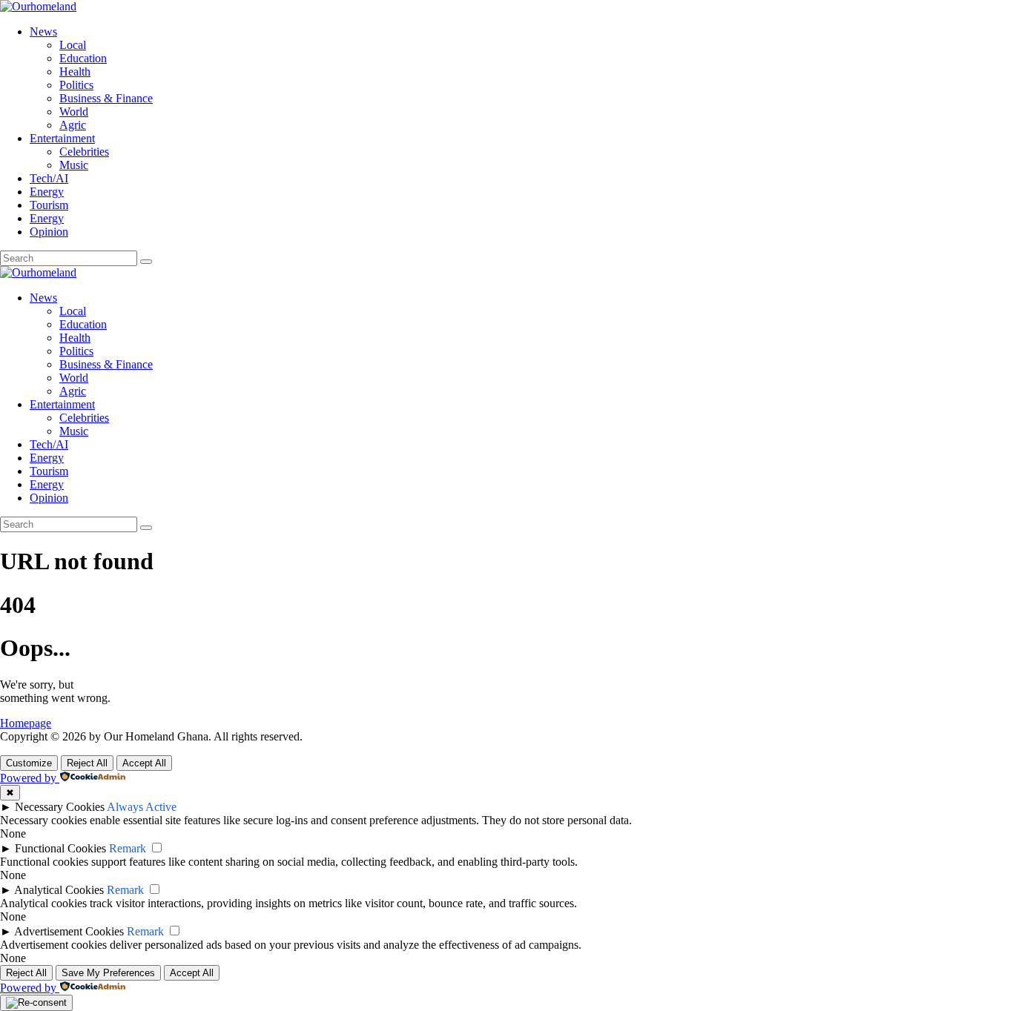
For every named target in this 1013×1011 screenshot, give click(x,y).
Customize (29, 763)
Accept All (144, 763)
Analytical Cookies (59, 890)
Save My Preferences (108, 972)
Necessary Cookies (60, 806)
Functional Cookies (60, 848)
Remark (127, 848)
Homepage (25, 723)
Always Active (141, 806)
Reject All (87, 763)
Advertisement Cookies (69, 931)
